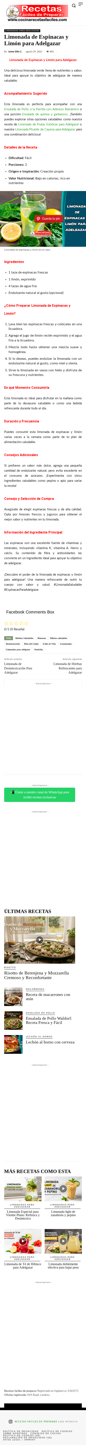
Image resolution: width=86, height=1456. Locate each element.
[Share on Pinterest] (43, 1450)
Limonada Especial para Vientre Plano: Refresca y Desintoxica (23, 1215)
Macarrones (35, 989)
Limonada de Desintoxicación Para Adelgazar (18, 668)
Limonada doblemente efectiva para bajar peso (63, 1265)
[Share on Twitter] (25, 1450)
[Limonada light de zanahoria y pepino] (63, 1188)
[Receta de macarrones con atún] (13, 996)
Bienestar (42, 638)
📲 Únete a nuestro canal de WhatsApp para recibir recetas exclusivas (39, 794)
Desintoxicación (13, 644)
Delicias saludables (58, 638)
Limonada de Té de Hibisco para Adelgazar (22, 1265)
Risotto (10, 967)
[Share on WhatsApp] (60, 1450)
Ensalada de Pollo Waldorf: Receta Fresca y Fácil (49, 1020)
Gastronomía (66, 644)
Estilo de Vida (49, 644)
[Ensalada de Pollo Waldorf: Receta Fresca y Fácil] (13, 1020)
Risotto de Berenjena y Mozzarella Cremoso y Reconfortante (36, 975)
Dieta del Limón (31, 644)
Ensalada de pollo (40, 1013)
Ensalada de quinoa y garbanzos (45, 114)
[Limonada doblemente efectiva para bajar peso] (63, 1241)
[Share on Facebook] (8, 1450)
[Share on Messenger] (77, 1450)
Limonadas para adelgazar (22, 31)
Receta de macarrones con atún (48, 996)
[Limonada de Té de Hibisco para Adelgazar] (23, 1241)
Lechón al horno (39, 1037)
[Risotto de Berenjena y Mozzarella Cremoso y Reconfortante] (39, 940)
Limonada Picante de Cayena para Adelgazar (45, 129)
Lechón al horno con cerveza (50, 1042)
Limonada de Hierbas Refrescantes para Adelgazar (67, 668)
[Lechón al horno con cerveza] (13, 1044)
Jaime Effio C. (15, 51)
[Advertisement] (43, 729)
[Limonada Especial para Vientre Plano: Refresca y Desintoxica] (23, 1188)
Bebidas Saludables (24, 638)
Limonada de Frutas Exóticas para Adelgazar (48, 124)
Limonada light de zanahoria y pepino (63, 1213)
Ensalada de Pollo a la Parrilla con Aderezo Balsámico (41, 109)
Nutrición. (38, 649)
